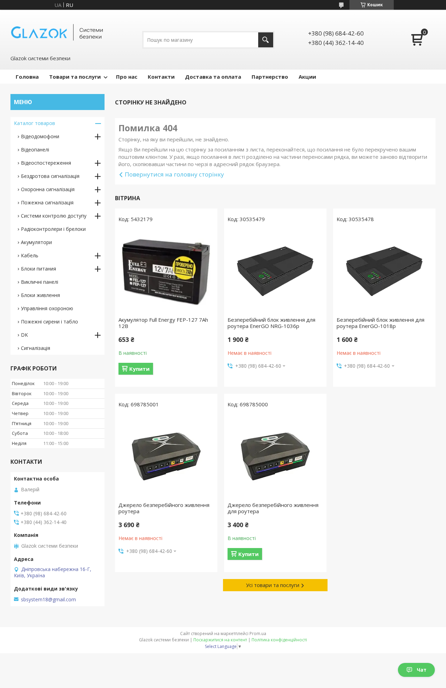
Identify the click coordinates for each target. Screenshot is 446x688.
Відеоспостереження (46, 162)
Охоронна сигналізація (48, 189)
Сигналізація (35, 348)
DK (24, 334)
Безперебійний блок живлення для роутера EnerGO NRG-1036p (271, 322)
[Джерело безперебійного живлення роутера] (166, 456)
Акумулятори (36, 242)
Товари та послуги (75, 76)
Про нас (126, 76)
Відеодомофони (40, 136)
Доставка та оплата (213, 76)
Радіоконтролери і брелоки (53, 229)
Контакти (161, 76)
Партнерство (270, 76)
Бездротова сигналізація (50, 176)
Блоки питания (38, 268)
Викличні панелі (39, 282)
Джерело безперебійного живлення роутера (163, 508)
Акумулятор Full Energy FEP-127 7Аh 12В (163, 322)
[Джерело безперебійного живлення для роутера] (275, 456)
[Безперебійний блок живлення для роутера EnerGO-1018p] (384, 271)
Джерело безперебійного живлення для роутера (273, 508)
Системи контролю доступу (53, 215)
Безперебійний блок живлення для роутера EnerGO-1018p (380, 322)
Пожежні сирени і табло (49, 321)
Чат (421, 669)
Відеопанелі (35, 149)
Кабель (29, 255)
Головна (27, 76)
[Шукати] (265, 39)
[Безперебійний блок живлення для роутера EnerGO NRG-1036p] (275, 271)
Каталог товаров (34, 123)
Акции (307, 76)
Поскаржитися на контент (220, 640)
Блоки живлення (40, 295)
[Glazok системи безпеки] (57, 31)
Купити (139, 368)
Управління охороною (47, 308)
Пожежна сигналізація (47, 202)
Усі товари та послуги (272, 584)
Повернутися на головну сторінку (174, 174)
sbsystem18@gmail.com (48, 599)
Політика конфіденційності (279, 640)
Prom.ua (257, 633)
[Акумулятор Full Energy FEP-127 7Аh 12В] (166, 271)
